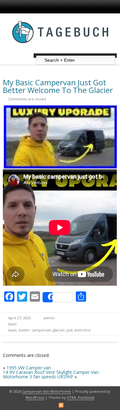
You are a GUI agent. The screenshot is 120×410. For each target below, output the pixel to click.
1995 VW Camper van (28, 368)
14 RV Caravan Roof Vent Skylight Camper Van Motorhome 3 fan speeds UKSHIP (51, 374)
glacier (59, 330)
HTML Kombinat (80, 397)
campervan (41, 330)
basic (12, 323)
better (24, 330)
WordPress (35, 397)
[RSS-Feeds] (61, 405)
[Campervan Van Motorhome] (60, 51)
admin (49, 317)
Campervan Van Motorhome (46, 391)
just (70, 330)
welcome (83, 330)
